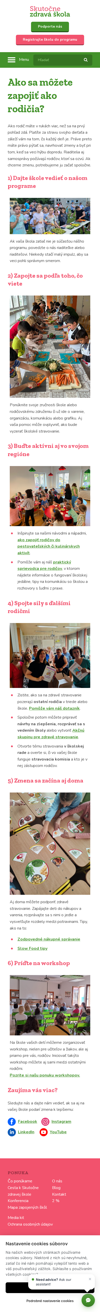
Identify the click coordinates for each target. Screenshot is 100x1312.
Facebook (27, 1121)
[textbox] (62, 60)
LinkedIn (26, 1132)
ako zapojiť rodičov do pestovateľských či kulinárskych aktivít (48, 546)
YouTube (58, 1132)
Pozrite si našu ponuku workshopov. (45, 1075)
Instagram (61, 1121)
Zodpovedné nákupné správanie (48, 939)
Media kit (16, 1217)
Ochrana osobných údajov (30, 1224)
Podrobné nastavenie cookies (50, 1301)
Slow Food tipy (32, 948)
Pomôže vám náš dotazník (54, 708)
